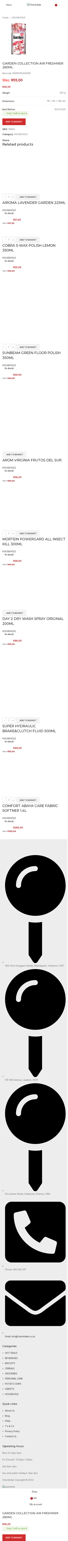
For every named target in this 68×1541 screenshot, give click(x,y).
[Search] (62, 5)
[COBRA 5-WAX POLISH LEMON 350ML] (10, 226)
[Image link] (12, 847)
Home (5, 17)
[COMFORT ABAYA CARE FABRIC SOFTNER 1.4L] (20, 770)
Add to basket (14, 121)
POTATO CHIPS (13, 1383)
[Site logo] (34, 4)
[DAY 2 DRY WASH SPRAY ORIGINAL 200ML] (20, 583)
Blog (7, 1415)
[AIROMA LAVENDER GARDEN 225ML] (20, 167)
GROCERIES (11, 1373)
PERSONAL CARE (14, 1378)
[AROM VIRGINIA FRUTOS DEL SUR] (34, 411)
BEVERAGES (11, 1358)
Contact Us (10, 1436)
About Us (10, 1410)
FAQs (7, 1421)
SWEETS (9, 1389)
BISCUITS (10, 1363)
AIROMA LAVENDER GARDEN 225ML (34, 203)
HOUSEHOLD (18, 17)
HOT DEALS (11, 1353)
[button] (28, 197)
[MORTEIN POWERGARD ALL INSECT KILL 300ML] (18, 502)
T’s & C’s (9, 1426)
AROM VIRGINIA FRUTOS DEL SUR (32, 460)
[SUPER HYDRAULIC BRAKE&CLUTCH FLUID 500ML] (34, 677)
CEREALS (10, 1368)
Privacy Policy (12, 1431)
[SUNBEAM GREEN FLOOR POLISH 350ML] (34, 304)
